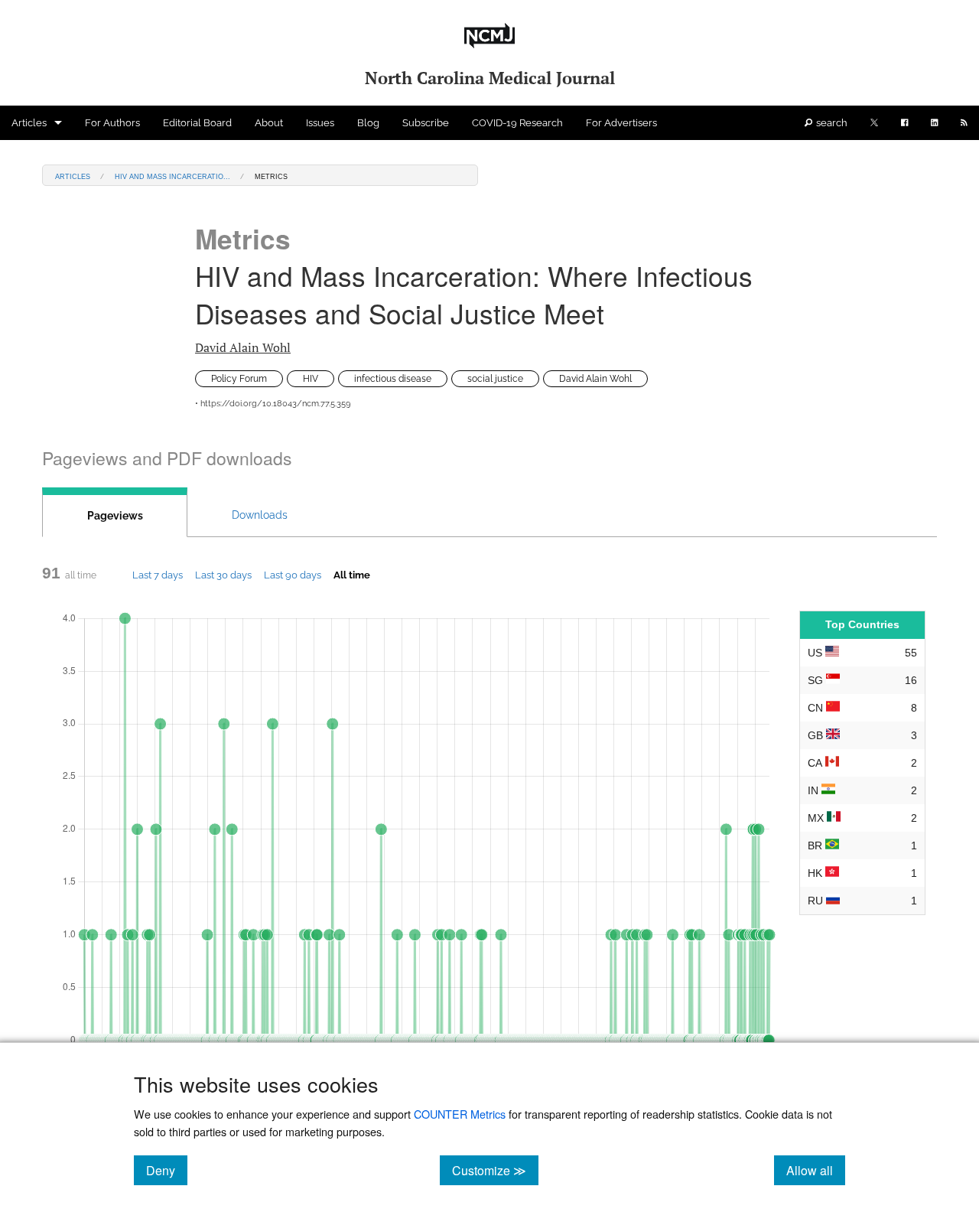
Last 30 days (223, 575)
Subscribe (425, 123)
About (269, 123)
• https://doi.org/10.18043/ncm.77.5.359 (272, 404)
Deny (166, 1170)
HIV (310, 378)
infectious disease (392, 378)
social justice (495, 378)
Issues (320, 123)
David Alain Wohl (243, 347)
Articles (29, 123)
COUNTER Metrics (460, 1114)
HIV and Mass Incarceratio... (172, 175)
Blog (368, 123)
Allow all (815, 1170)
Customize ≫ (495, 1170)
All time (351, 575)
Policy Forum (239, 378)
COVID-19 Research (517, 123)
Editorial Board (197, 123)
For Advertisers (621, 123)
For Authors (112, 123)
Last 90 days (292, 575)
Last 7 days (157, 575)
